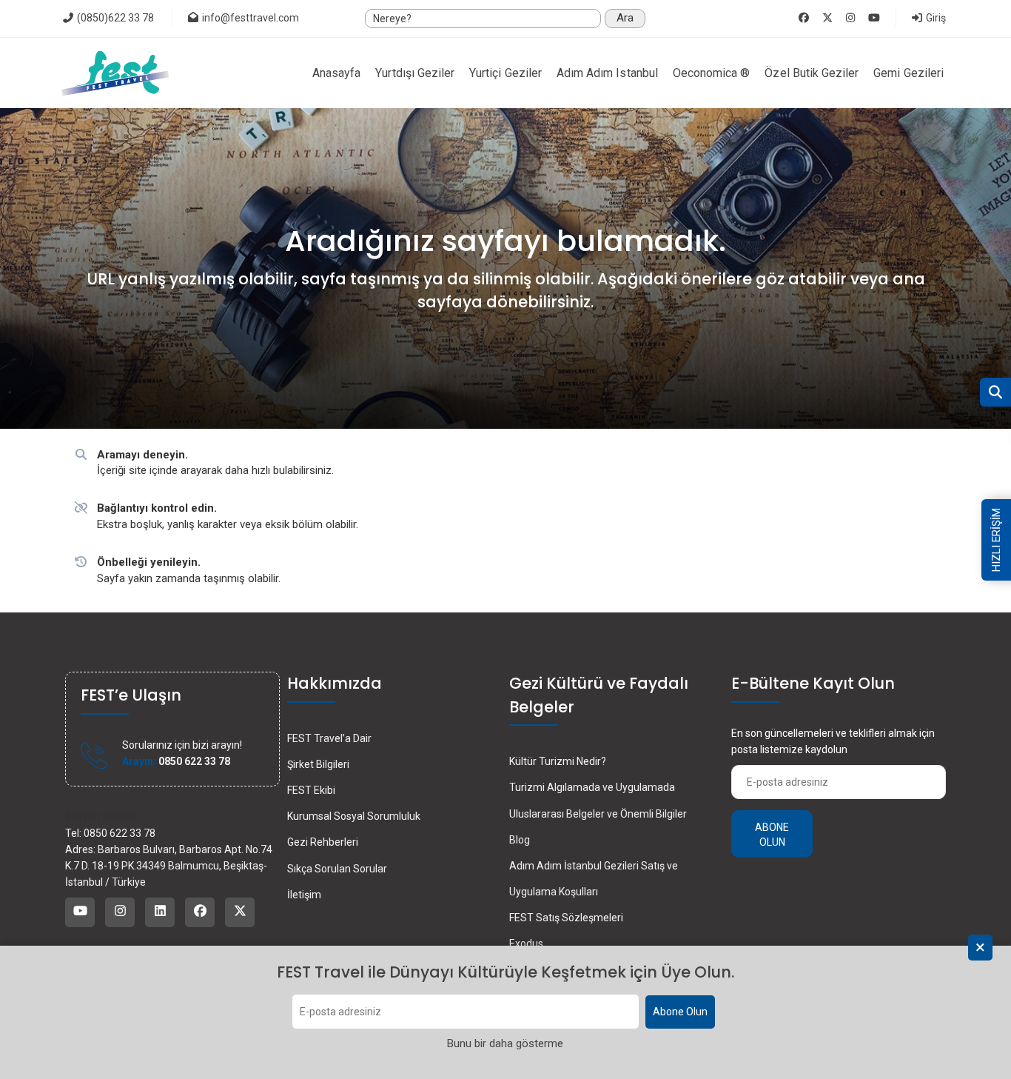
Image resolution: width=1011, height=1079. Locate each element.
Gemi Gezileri (908, 73)
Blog (519, 840)
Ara (625, 17)
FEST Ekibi (311, 790)
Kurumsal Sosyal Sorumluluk (353, 816)
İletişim (304, 895)
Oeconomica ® (711, 73)
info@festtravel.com (250, 18)
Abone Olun (680, 1012)
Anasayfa (336, 73)
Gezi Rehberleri (322, 842)
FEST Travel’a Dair (329, 738)
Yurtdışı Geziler (414, 73)
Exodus (526, 943)
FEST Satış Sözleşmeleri (566, 917)
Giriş (935, 18)
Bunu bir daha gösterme (505, 1044)
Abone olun (772, 834)
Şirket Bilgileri (318, 764)
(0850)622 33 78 (114, 18)
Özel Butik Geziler (812, 73)
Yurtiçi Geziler (505, 73)
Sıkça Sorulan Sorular (337, 869)
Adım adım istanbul (607, 73)
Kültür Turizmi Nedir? (557, 761)
